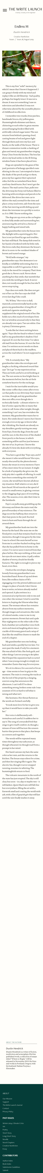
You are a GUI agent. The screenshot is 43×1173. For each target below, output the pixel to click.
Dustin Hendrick (14, 1048)
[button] (5, 10)
